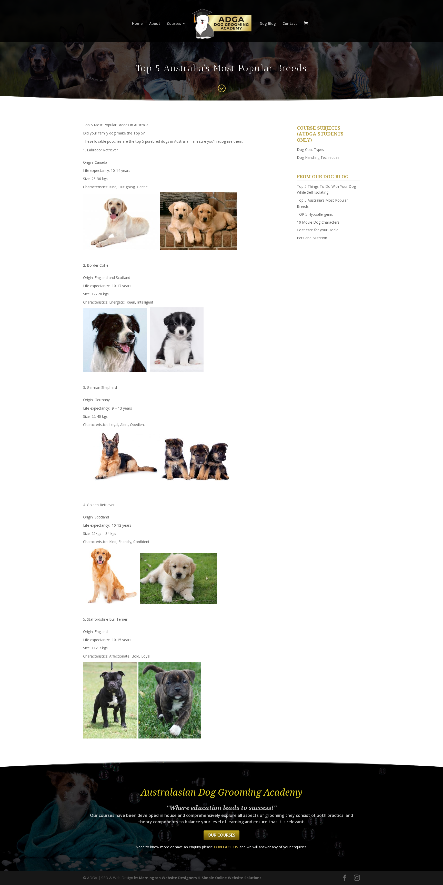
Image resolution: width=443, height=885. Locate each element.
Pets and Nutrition (312, 237)
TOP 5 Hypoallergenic (315, 214)
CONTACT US (226, 846)
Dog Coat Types (310, 149)
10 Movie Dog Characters (318, 222)
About (154, 24)
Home (137, 24)
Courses (174, 24)
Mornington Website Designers (168, 877)
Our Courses (221, 835)
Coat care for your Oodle (317, 229)
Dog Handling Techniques (318, 157)
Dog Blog (268, 24)
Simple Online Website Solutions (231, 877)
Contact (290, 24)
